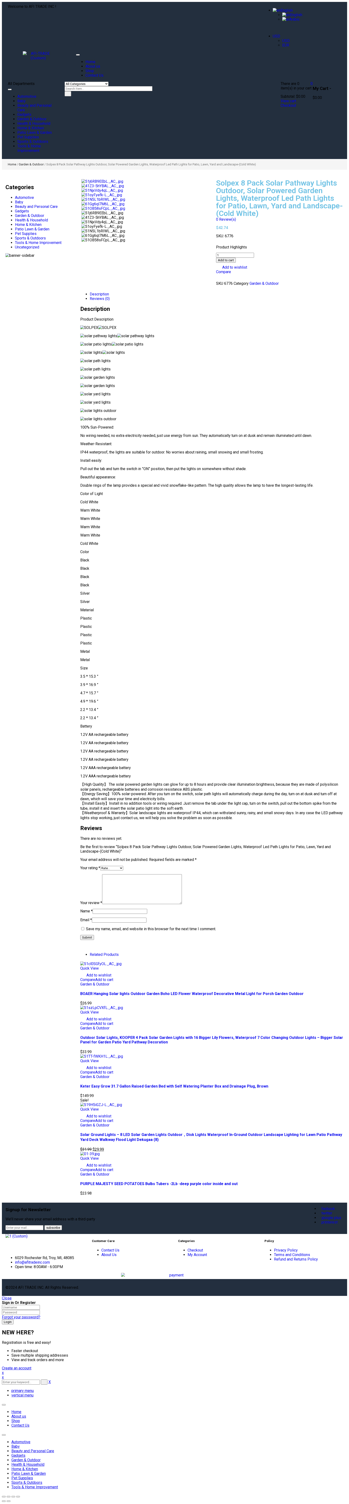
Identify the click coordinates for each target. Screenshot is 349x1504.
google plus (331, 1217)
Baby (19, 202)
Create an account (16, 1368)
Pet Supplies (26, 233)
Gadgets (22, 211)
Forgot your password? (21, 1317)
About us (18, 1416)
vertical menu (22, 1395)
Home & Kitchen (28, 224)
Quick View (89, 968)
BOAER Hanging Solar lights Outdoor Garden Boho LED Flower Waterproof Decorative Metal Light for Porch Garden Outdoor (192, 993)
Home (12, 164)
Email (86, 920)
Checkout (288, 105)
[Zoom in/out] (18, 1496)
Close (7, 1298)
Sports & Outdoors (30, 238)
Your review (91, 903)
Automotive (24, 197)
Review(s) (226, 219)
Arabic (294, 19)
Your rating (90, 868)
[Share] (8, 1496)
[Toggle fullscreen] (13, 1496)
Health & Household (31, 220)
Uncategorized (27, 247)
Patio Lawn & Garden (32, 229)
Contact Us (20, 1425)
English (287, 10)
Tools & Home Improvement (38, 242)
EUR (285, 45)
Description (99, 294)
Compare (223, 272)
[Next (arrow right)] (8, 1501)
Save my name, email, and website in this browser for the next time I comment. (151, 929)
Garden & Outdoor (31, 164)
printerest (329, 1222)
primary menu (22, 1390)
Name (86, 911)
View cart (288, 101)
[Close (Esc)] (4, 1496)
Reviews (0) (100, 298)
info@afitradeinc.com (32, 1262)
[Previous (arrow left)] (4, 1501)
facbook (328, 1208)
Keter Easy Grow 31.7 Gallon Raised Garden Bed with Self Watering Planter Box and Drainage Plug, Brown (174, 1086)
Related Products (104, 954)
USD (276, 36)
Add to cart (226, 260)
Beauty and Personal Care (36, 206)
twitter (326, 1213)
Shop (15, 1421)
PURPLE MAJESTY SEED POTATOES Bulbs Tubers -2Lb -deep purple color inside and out (159, 1184)
